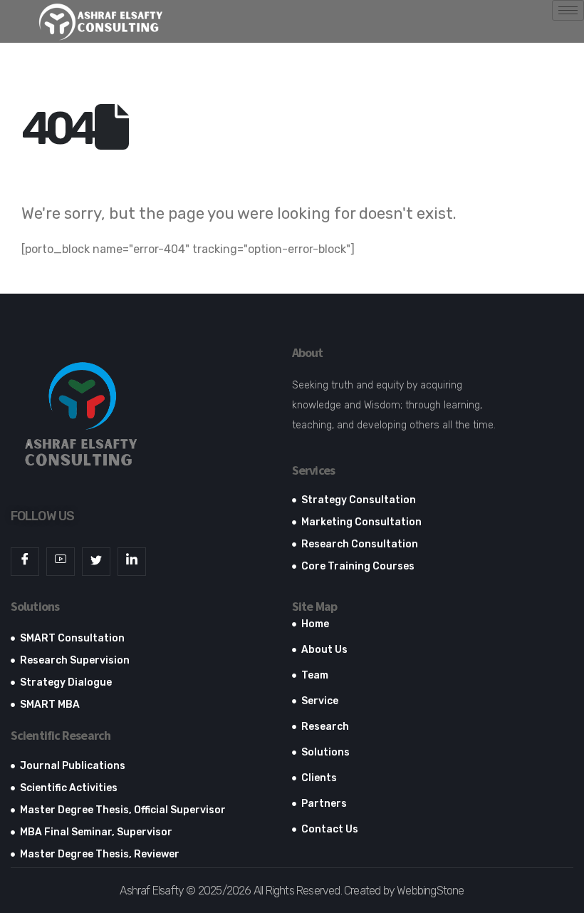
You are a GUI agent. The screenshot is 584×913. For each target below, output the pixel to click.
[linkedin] (132, 561)
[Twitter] (96, 561)
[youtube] (60, 561)
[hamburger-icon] (568, 10)
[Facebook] (25, 561)
